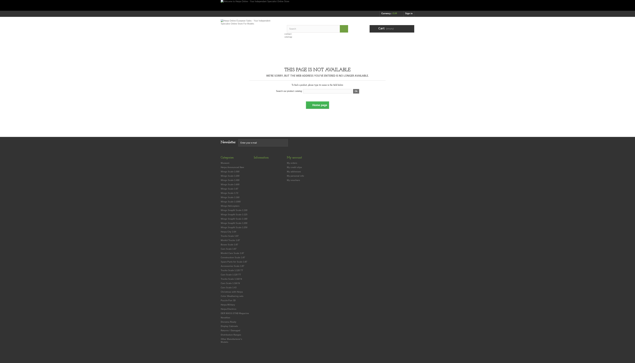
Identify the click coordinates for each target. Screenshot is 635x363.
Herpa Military (228, 305)
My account (294, 157)
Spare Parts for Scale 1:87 (234, 262)
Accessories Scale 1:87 (232, 266)
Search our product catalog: (289, 91)
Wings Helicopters (230, 206)
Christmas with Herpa (232, 292)
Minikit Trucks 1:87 (230, 240)
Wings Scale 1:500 (230, 171)
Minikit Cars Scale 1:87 (232, 253)
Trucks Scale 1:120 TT (232, 270)
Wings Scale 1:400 (230, 180)
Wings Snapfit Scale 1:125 (234, 214)
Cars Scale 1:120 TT (231, 274)
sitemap (288, 37)
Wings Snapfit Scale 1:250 (234, 227)
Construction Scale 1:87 (233, 257)
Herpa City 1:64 (228, 232)
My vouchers (293, 180)
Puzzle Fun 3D (228, 300)
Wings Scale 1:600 (230, 184)
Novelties (225, 317)
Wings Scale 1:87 (229, 189)
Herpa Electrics (228, 309)
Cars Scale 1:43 (228, 287)
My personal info (295, 176)
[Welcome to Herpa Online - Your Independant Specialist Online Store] (317, 5)
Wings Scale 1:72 (229, 193)
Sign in (409, 13)
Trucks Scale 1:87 (230, 236)
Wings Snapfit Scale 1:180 (234, 219)
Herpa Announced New (232, 167)
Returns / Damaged (230, 330)
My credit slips (294, 167)
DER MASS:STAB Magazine (235, 313)
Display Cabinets (229, 326)
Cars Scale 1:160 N (230, 283)
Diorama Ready (228, 322)
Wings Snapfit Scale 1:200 (234, 223)
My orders (292, 163)
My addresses (294, 171)
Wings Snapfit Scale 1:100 (234, 210)
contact (288, 34)
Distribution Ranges (231, 335)
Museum (225, 163)
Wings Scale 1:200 (230, 176)
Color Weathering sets (232, 296)
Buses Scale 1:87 (229, 244)
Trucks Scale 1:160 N (231, 279)
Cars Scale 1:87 (228, 249)
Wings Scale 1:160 (230, 197)
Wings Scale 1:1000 (231, 201)
